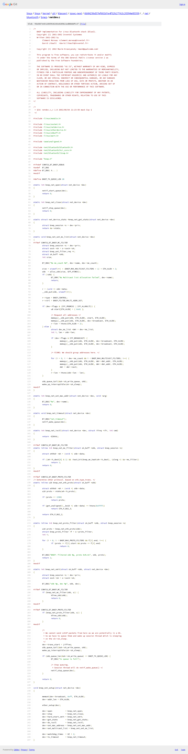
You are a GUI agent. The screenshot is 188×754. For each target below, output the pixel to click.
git (54, 13)
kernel (46, 13)
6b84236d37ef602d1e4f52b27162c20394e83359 (111, 13)
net (147, 13)
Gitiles (16, 749)
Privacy (24, 749)
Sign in (182, 4)
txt (176, 749)
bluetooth (33, 17)
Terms (32, 749)
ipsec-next (76, 13)
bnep (44, 17)
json (183, 749)
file (83, 24)
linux (29, 13)
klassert (62, 13)
